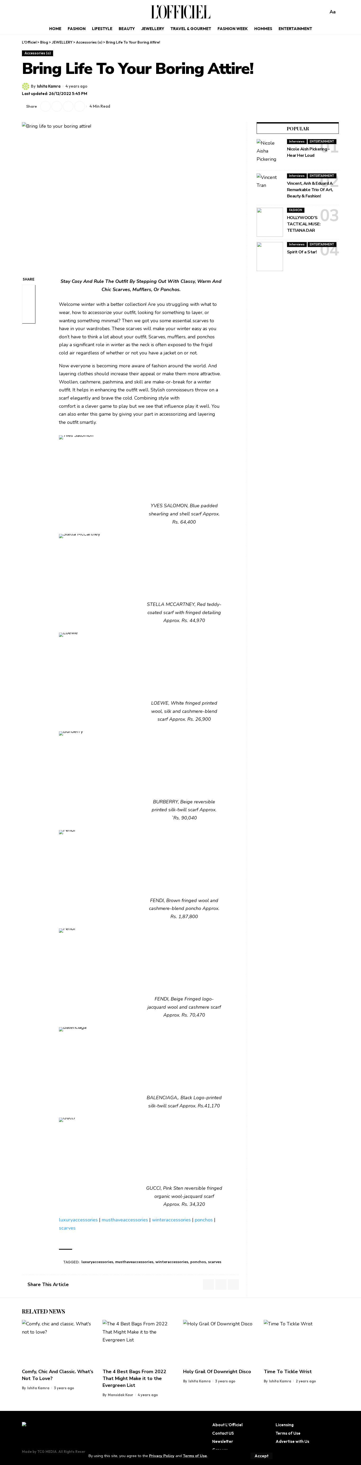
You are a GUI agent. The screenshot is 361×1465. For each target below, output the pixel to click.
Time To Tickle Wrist (288, 1371)
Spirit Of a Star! (302, 252)
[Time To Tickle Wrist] (301, 1342)
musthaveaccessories (125, 1220)
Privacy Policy (161, 1455)
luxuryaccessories (78, 1220)
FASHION (295, 210)
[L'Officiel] (180, 12)
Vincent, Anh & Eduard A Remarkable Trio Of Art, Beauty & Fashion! (310, 190)
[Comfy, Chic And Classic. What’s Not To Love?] (59, 1342)
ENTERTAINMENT (322, 141)
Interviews (296, 141)
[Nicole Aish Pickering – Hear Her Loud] (270, 153)
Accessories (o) (38, 53)
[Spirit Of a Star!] (270, 256)
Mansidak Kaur (120, 1395)
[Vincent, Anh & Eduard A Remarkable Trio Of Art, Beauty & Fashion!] (270, 187)
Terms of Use (195, 1455)
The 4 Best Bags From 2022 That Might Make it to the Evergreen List (134, 1378)
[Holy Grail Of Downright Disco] (220, 1342)
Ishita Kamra (49, 86)
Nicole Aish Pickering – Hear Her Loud (308, 152)
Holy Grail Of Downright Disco (217, 1371)
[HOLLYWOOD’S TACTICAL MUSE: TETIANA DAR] (270, 222)
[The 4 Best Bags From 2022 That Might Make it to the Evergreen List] (140, 1342)
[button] (261, 1456)
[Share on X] (45, 106)
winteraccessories (171, 1220)
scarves (67, 1228)
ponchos (204, 1220)
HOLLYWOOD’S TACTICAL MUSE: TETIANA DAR (303, 224)
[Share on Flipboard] (57, 106)
